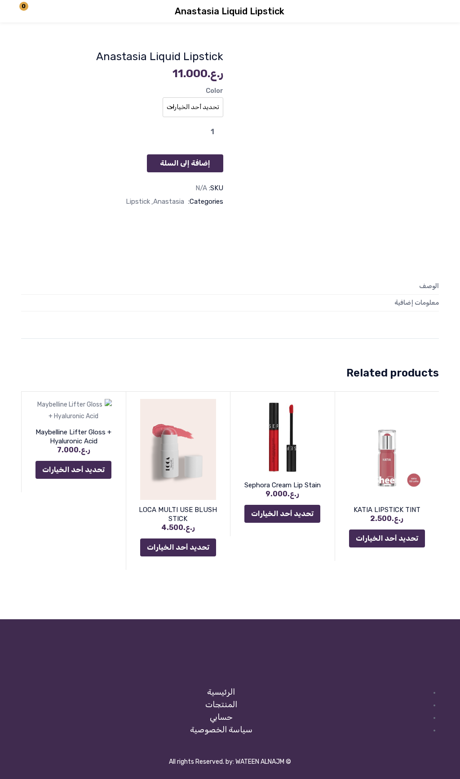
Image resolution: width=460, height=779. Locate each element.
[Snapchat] (230, 664)
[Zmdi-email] (201, 664)
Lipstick (138, 201)
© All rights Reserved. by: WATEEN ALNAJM (230, 762)
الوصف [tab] (429, 286)
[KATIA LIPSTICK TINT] (387, 449)
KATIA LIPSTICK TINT (387, 510)
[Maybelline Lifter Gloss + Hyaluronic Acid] (73, 410)
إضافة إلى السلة (185, 163)
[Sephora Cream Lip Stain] (282, 437)
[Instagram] (258, 664)
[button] (29, 11)
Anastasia (168, 201)
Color (214, 91)
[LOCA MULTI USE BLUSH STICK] (178, 449)
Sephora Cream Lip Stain (282, 485)
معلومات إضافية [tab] (416, 302)
